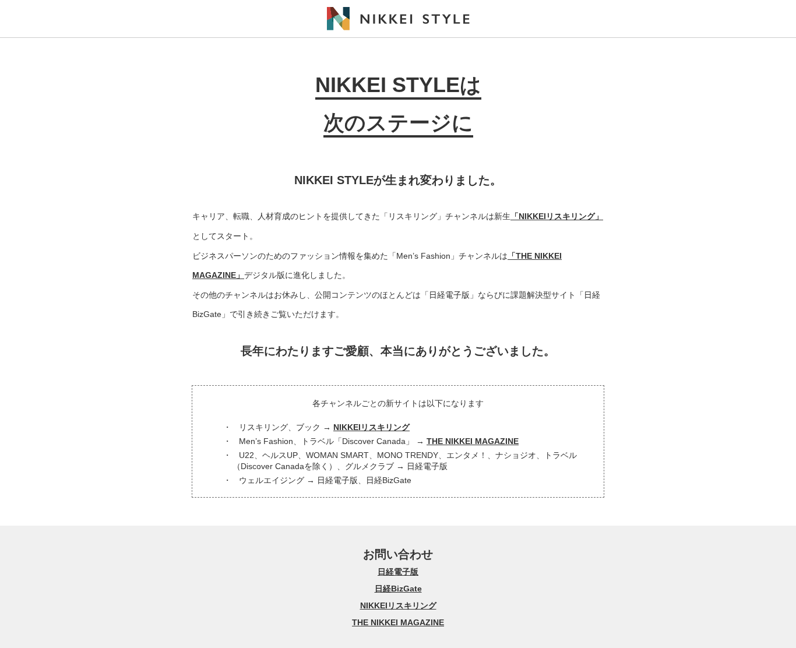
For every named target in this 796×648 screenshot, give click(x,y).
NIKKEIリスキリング (371, 427)
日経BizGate (398, 588)
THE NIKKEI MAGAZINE (473, 441)
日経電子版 (398, 571)
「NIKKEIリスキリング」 (556, 216)
